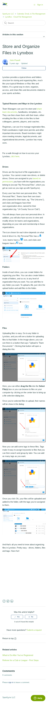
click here (15, 156)
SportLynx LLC (8, 14)
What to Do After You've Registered (17, 655)
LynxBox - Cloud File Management (18, 17)
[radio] (17, 617)
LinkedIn (11, 601)
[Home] (4, 6)
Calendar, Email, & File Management (31, 14)
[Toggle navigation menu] (34, 4)
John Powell (15, 60)
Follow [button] (24, 68)
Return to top (8, 638)
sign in (10, 682)
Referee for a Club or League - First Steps (20, 660)
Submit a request (34, 630)
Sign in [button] (40, 5)
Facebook (4, 601)
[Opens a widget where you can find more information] (38, 698)
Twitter (8, 601)
